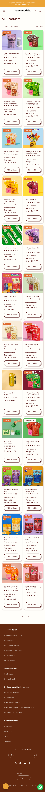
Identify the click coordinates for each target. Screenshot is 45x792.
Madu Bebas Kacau (11, 645)
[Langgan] (34, 755)
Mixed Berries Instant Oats (11, 490)
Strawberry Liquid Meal (31, 345)
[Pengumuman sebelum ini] (4, 3)
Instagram (8, 726)
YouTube (7, 741)
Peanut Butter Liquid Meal (11, 345)
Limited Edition (10, 660)
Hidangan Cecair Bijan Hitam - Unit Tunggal (33, 394)
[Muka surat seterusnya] (28, 616)
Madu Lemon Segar (10, 248)
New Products (9, 655)
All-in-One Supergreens (8, 442)
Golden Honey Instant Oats (11, 538)
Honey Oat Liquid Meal (11, 151)
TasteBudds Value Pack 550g (12, 54)
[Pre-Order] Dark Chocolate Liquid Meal (33, 54)
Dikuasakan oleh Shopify (29, 786)
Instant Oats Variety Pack (10, 297)
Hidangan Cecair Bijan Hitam (33, 249)
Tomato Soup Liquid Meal (32, 442)
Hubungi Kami (9, 679)
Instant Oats (9, 640)
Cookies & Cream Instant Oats (31, 490)
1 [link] (16, 616)
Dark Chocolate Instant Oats (33, 538)
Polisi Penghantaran (12, 703)
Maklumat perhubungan (13, 712)
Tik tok (6, 736)
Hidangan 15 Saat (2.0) (13, 636)
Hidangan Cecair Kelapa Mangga (9, 200)
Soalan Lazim (9, 674)
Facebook (8, 731)
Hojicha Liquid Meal (32, 296)
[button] (4, 10)
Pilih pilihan (12, 72)
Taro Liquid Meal (31, 199)
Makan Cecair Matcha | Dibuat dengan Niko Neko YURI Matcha (33, 103)
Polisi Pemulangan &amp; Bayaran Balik (19, 708)
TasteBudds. (17, 786)
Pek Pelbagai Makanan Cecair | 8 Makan (33, 152)
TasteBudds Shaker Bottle (10, 394)
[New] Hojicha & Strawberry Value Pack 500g (33, 587)
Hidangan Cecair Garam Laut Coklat (10, 102)
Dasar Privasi (9, 698)
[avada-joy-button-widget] (6, 786)
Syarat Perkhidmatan (12, 693)
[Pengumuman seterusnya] (41, 3)
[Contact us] (40, 787)
